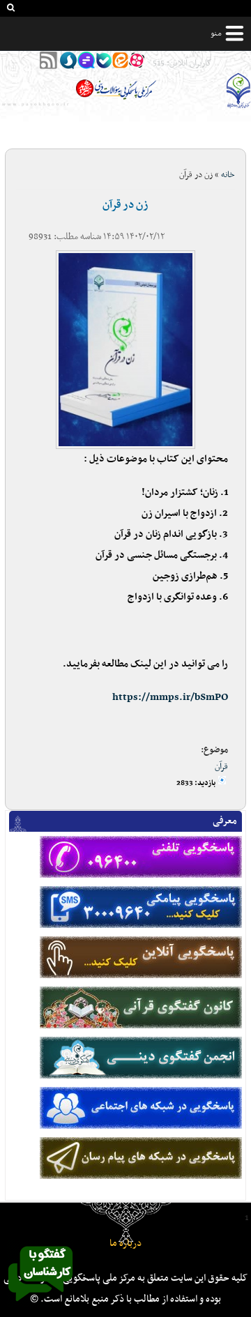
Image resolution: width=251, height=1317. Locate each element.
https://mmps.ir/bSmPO (170, 697)
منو (216, 33)
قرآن (221, 767)
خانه (228, 175)
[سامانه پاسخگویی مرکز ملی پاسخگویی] (40, 1305)
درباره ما (125, 1243)
